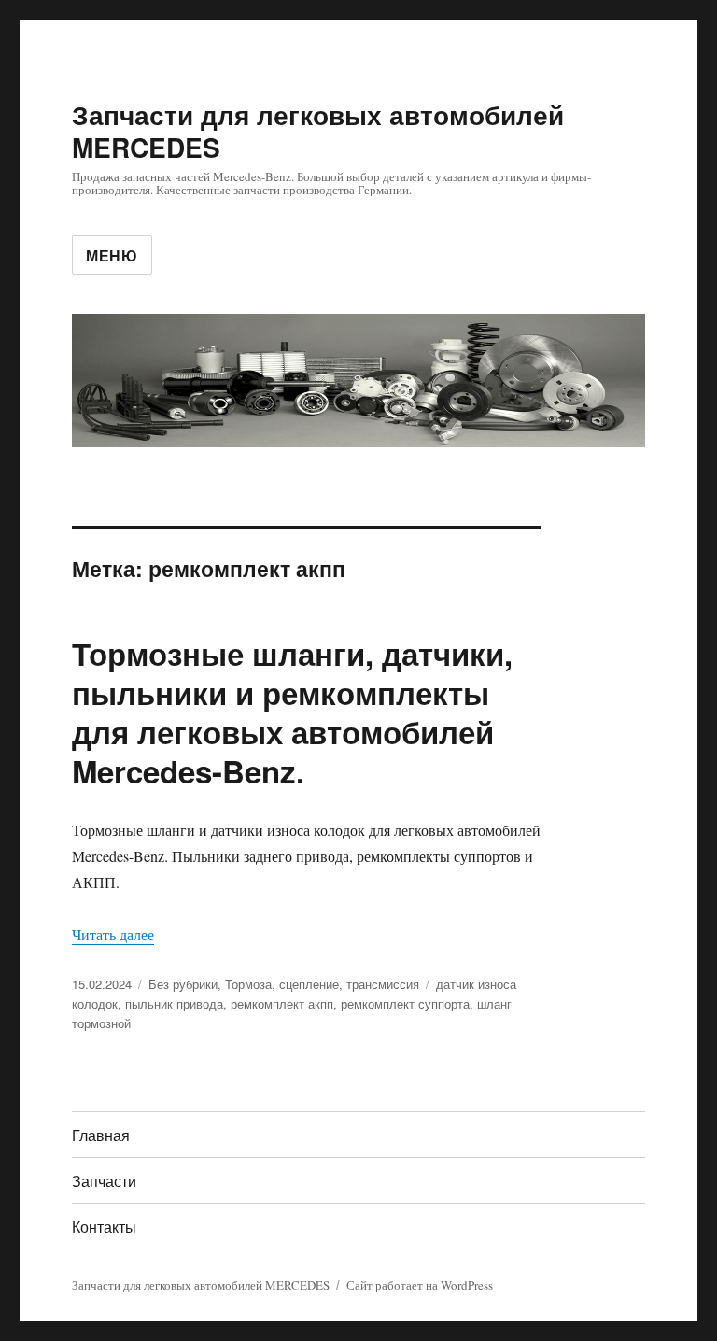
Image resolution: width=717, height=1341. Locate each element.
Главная (101, 1135)
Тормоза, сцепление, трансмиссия (322, 984)
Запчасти (104, 1181)
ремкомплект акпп (282, 1003)
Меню (112, 255)
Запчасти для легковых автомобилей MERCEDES (318, 130)
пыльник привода (174, 1003)
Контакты (104, 1226)
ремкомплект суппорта (405, 1003)
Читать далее (113, 934)
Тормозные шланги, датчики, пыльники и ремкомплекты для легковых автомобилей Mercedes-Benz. (292, 712)
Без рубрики (183, 984)
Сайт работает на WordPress (419, 1285)
